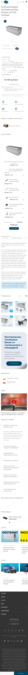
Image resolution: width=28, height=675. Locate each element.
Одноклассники (15, 630)
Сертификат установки (13, 378)
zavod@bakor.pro (15, 623)
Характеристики (16, 238)
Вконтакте (5, 630)
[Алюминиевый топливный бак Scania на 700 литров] (14, 30)
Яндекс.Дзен (22, 630)
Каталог (3, 593)
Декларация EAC (11, 382)
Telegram (8, 630)
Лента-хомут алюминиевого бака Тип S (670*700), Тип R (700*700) (14, 171)
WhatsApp (19, 630)
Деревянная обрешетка (14, 125)
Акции (3, 596)
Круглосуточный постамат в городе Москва (9, 549)
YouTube (12, 630)
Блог (2, 603)
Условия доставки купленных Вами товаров (9, 582)
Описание (5, 238)
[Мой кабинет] (23, 2)
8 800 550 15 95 (14, 619)
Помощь (3, 614)
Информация (5, 610)
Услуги (3, 600)
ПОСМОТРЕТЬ (14, 363)
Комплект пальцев (13, 197)
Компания (4, 607)
